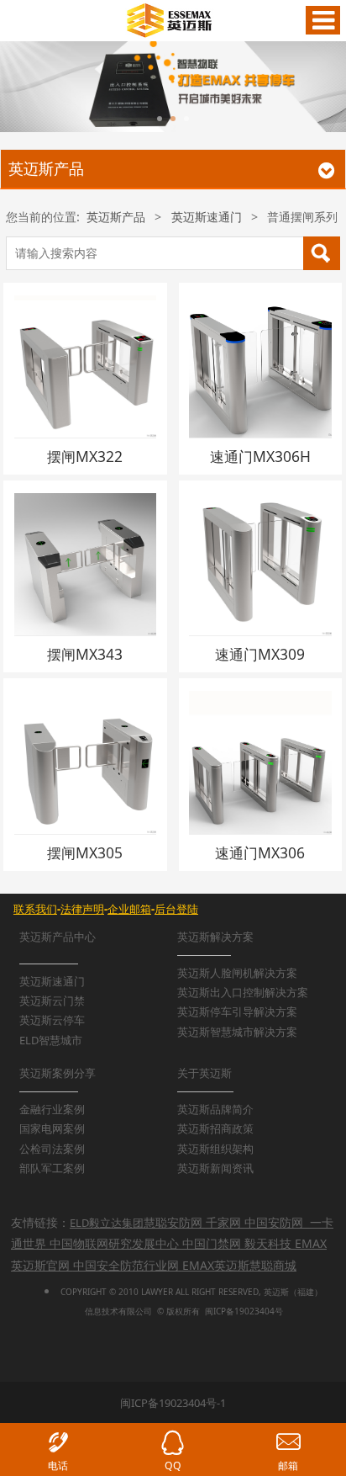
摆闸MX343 (85, 654)
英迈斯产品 (115, 217)
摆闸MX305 (85, 852)
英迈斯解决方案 (215, 936)
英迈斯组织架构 (215, 1148)
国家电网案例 (52, 1128)
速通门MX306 (260, 852)
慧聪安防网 (173, 1222)
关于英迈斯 (204, 1072)
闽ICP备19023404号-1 (173, 1402)
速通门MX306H (260, 456)
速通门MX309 (260, 654)
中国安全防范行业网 (126, 1265)
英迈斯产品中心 (57, 936)
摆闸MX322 (85, 456)
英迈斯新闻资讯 (215, 1168)
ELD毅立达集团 (107, 1222)
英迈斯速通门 (206, 217)
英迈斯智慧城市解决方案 (237, 1031)
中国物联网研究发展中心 (114, 1243)
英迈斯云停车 (52, 1019)
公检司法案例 (52, 1148)
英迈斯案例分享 (57, 1072)
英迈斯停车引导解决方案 (237, 1011)
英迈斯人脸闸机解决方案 (237, 972)
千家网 (223, 1222)
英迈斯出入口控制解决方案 (242, 992)
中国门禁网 (211, 1243)
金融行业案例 (52, 1109)
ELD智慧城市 (50, 1040)
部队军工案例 (52, 1168)
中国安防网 (273, 1222)
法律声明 (82, 908)
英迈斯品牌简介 (215, 1109)
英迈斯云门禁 (52, 1000)
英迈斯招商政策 (215, 1128)
